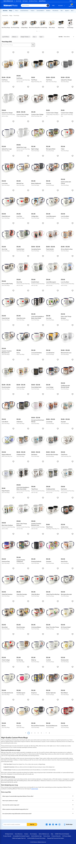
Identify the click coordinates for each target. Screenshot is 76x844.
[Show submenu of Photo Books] (58, 10)
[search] (33, 45)
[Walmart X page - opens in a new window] (50, 824)
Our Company (33, 834)
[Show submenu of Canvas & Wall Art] (44, 10)
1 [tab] (36, 31)
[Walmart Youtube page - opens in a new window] (56, 824)
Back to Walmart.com (8, 1)
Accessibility (16, 836)
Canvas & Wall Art (40, 10)
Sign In (71, 1)
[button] (8, 52)
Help (53, 5)
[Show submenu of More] (73, 10)
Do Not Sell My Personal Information (36, 838)
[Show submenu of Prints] (18, 10)
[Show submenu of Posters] (34, 10)
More (72, 10)
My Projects (25, 1)
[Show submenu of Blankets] (50, 10)
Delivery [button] (14, 36)
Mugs (11, 15)
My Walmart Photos (33, 1)
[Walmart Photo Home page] (10, 5)
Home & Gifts (5, 15)
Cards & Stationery (24, 10)
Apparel (67, 10)
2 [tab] (39, 31)
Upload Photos (42, 1)
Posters (32, 10)
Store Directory (19, 834)
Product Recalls (7, 836)
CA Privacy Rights (66, 836)
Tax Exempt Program (24, 836)
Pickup (10, 10)
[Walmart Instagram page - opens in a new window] (59, 824)
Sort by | (61, 36)
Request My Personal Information (55, 838)
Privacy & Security (56, 836)
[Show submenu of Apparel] (69, 10)
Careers (26, 834)
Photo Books (55, 10)
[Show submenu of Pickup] (13, 10)
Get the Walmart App (36, 836)
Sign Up (32, 824)
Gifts (62, 10)
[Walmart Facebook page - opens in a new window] (47, 824)
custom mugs (34, 788)
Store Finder (18, 1)
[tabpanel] (5, 24)
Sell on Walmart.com (44, 834)
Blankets (48, 10)
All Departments (9, 834)
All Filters (6, 36)
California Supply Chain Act (19, 838)
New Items (5, 10)
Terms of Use (46, 836)
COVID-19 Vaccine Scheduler (62, 834)
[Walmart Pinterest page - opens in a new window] (53, 824)
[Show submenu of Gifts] (63, 10)
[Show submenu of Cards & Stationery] (28, 10)
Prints (16, 10)
